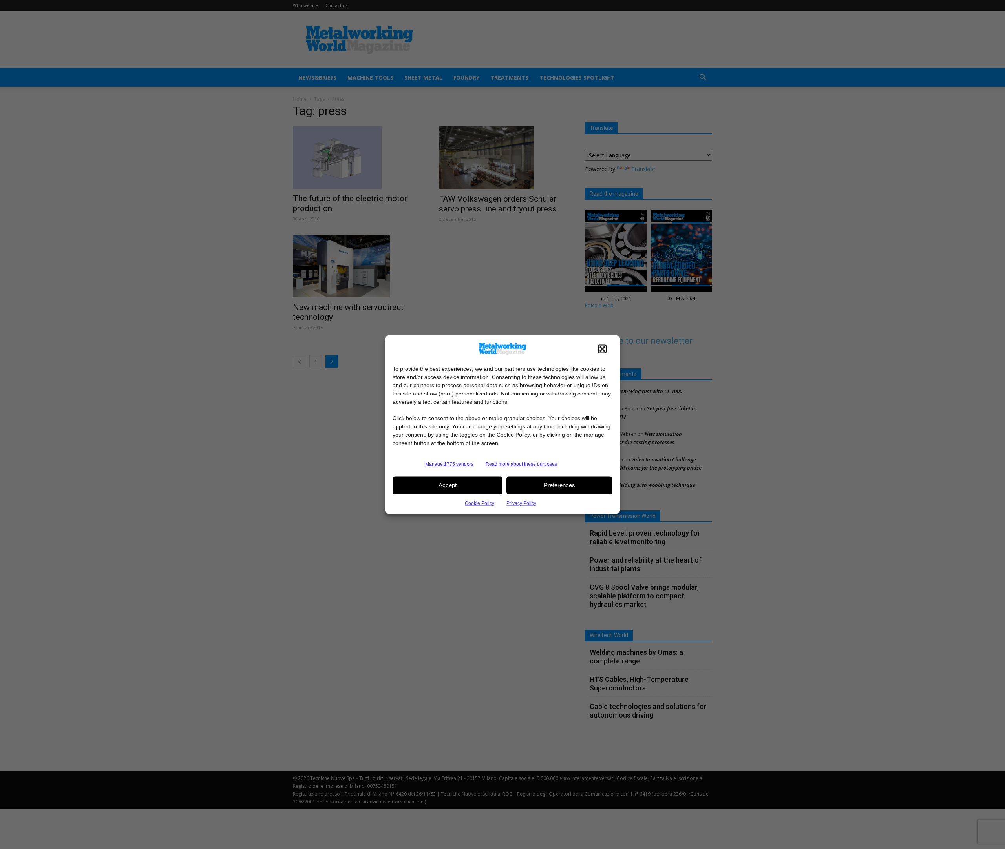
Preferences (559, 485)
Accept (448, 485)
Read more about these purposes (521, 463)
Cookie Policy (479, 503)
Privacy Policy (521, 503)
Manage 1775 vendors (449, 463)
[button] (602, 349)
